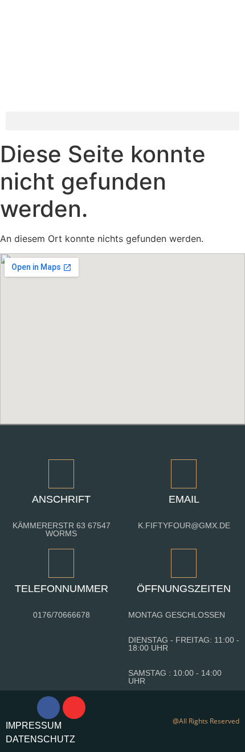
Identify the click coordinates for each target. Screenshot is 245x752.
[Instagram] (74, 707)
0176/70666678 (61, 614)
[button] (122, 121)
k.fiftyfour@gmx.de (184, 525)
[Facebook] (48, 707)
